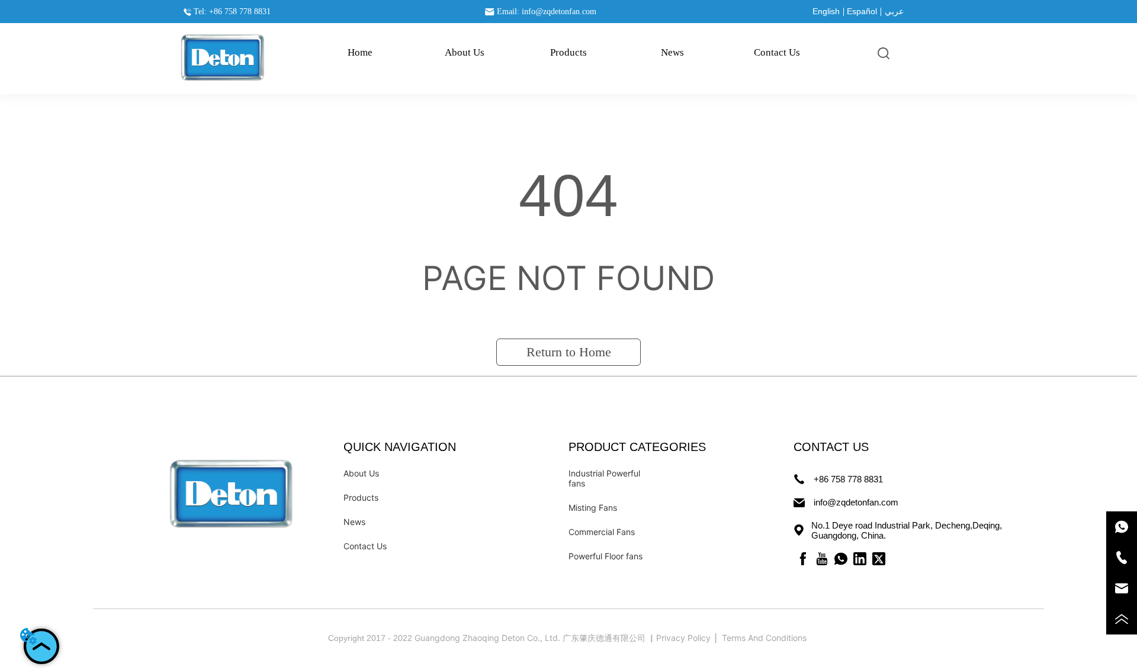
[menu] (568, 52)
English (826, 11)
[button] (568, 52)
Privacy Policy (684, 638)
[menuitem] (568, 52)
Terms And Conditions (765, 638)
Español (862, 11)
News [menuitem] (672, 52)
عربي (894, 11)
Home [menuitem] (360, 52)
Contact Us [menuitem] (777, 52)
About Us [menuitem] (464, 52)
